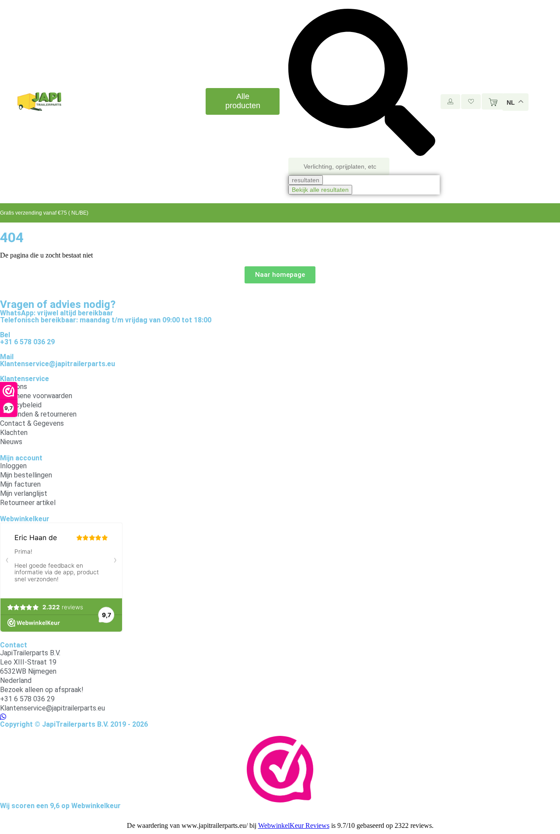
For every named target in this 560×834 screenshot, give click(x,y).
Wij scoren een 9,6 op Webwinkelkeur (60, 806)
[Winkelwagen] (493, 101)
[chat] (3, 716)
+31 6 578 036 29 (27, 342)
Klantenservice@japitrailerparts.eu (57, 364)
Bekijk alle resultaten (320, 189)
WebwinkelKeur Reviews (293, 825)
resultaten (305, 180)
